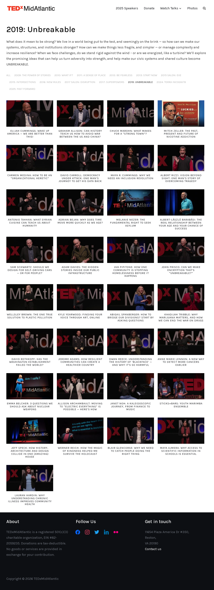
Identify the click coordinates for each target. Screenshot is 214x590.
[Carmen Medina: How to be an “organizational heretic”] (29, 158)
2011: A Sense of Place (91, 75)
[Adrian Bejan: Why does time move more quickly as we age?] (80, 202)
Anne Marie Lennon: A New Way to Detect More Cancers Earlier (181, 361)
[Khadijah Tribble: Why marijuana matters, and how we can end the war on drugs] (181, 297)
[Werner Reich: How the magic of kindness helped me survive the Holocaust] (80, 431)
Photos (192, 8)
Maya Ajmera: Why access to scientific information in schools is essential (181, 450)
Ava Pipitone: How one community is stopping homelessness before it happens (130, 271)
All (8, 75)
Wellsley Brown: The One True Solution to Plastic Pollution (30, 316)
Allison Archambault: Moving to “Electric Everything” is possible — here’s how (80, 406)
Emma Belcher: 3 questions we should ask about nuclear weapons (30, 406)
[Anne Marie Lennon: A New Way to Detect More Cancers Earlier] (181, 342)
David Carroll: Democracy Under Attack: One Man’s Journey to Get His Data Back (80, 178)
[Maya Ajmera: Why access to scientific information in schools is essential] (181, 431)
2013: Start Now (146, 75)
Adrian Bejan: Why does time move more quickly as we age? (80, 221)
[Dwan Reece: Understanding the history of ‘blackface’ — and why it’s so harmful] (130, 342)
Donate (149, 8)
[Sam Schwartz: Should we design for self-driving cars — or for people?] (29, 250)
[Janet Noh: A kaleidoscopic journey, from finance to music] (130, 386)
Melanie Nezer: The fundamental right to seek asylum (130, 222)
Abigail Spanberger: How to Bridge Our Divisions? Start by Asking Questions (131, 317)
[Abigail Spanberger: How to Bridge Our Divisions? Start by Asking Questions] (130, 297)
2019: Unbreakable (140, 82)
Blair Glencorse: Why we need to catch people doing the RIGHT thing (131, 450)
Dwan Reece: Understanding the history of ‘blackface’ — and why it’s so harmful (130, 361)
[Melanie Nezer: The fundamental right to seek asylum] (130, 202)
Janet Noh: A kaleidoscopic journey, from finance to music (130, 406)
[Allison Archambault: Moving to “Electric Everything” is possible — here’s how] (80, 386)
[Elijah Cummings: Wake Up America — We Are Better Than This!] (29, 113)
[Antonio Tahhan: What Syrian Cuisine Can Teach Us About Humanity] (29, 202)
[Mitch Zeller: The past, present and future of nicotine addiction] (181, 113)
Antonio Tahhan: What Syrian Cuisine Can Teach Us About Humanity (30, 222)
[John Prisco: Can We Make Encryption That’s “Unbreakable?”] (181, 250)
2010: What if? (64, 75)
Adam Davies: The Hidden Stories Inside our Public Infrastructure (80, 269)
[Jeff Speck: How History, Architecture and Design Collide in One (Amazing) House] (29, 431)
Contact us (153, 549)
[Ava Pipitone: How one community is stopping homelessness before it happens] (130, 250)
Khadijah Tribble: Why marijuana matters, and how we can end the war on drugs (180, 317)
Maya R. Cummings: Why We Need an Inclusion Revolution (130, 177)
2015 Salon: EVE (171, 75)
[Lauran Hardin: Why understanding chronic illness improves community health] (29, 478)
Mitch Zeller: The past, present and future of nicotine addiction (181, 133)
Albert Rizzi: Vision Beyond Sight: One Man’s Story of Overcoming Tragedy (181, 178)
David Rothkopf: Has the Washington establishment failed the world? (29, 361)
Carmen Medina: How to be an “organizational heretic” (29, 177)
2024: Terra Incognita (171, 82)
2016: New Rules (50, 82)
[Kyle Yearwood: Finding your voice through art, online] (80, 297)
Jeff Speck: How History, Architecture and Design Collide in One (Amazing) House (30, 452)
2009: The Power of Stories (32, 75)
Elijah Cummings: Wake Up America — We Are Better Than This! (29, 133)
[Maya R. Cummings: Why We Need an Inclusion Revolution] (130, 158)
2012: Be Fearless (121, 75)
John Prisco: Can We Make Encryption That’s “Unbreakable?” (181, 269)
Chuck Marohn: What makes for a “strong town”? (130, 132)
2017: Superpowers (111, 82)
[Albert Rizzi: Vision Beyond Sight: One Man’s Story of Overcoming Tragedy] (181, 158)
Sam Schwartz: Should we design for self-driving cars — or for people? (30, 269)
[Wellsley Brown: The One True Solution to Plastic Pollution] (29, 297)
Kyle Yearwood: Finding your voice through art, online (80, 316)
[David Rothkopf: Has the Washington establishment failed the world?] (29, 342)
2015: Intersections (22, 82)
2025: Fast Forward (22, 88)
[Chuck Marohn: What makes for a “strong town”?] (130, 113)
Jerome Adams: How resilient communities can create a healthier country (80, 361)
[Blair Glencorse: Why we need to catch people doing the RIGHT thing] (130, 431)
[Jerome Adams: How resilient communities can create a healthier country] (80, 342)
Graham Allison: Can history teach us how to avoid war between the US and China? (80, 133)
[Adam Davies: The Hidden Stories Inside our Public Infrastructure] (80, 250)
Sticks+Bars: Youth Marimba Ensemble (181, 405)
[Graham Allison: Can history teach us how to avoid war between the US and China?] (80, 113)
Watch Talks (169, 8)
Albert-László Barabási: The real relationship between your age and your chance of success (181, 224)
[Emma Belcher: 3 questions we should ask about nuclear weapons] (29, 386)
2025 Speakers (127, 8)
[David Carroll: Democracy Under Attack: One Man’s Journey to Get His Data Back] (80, 158)
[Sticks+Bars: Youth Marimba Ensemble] (181, 386)
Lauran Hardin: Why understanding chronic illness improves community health (30, 500)
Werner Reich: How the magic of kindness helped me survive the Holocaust (80, 450)
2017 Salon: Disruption (80, 82)
